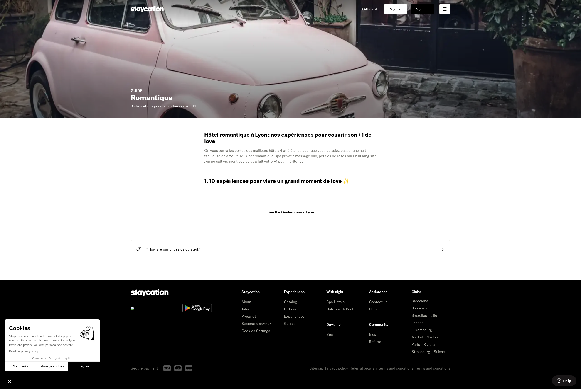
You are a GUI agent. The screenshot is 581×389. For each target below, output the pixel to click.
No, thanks (20, 366)
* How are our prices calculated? (173, 249)
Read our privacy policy (23, 351)
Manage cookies (52, 366)
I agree (84, 366)
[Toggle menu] (444, 9)
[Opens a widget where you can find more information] (563, 381)
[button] (9, 381)
